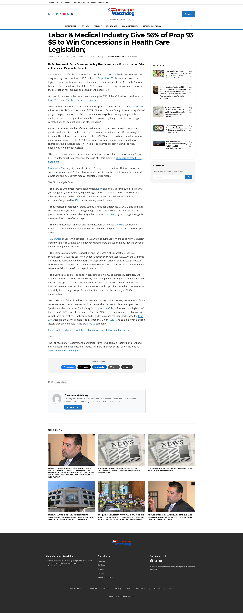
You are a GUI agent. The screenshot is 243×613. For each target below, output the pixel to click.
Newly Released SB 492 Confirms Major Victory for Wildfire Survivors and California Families (176, 74)
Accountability (130, 26)
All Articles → (73, 407)
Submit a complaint (76, 588)
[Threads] (72, 14)
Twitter (85, 367)
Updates (67, 2)
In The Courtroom (152, 26)
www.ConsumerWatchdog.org (64, 350)
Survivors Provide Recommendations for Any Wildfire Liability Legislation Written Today (176, 144)
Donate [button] (188, 14)
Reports (101, 569)
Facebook (70, 367)
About (59, 2)
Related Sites (79, 2)
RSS (128, 588)
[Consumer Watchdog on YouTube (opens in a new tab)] (160, 561)
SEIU (99, 188)
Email (115, 367)
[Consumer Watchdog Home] (121, 542)
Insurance (111, 26)
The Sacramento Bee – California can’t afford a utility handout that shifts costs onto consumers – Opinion (175, 111)
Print (128, 367)
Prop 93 (52, 100)
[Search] (192, 26)
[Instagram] (53, 14)
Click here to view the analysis (82, 100)
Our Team (101, 565)
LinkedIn (100, 367)
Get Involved (103, 2)
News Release (61, 382)
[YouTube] (64, 14)
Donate (106, 588)
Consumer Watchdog (116, 57)
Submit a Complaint (105, 577)
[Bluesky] (68, 14)
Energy (85, 26)
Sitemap (118, 588)
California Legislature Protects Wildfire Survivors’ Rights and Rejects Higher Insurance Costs (176, 128)
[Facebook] (49, 14)
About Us (101, 561)
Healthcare (71, 26)
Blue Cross (55, 238)
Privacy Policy (141, 588)
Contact (101, 573)
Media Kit (93, 588)
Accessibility (157, 588)
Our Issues (91, 2)
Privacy (98, 26)
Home (51, 2)
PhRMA (119, 224)
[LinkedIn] (57, 14)
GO (189, 177)
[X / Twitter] (60, 14)
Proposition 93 (105, 78)
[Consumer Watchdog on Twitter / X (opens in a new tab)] (156, 561)
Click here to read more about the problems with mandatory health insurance (89, 330)
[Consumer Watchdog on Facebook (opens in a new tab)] (151, 561)
